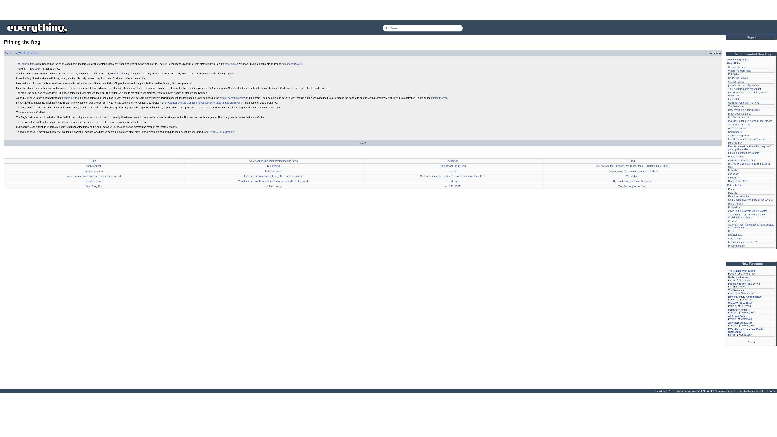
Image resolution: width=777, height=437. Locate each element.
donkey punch (94, 166)
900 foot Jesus (736, 81)
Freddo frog (452, 181)
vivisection (120, 73)
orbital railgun (735, 238)
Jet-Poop (746, 306)
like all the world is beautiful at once (747, 139)
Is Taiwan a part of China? (742, 242)
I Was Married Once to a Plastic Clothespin (746, 330)
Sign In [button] (752, 37)
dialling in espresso (739, 135)
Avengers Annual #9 (739, 124)
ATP (299, 64)
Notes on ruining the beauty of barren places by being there (452, 176)
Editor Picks (734, 185)
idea (731, 286)
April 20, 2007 (452, 186)
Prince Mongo (736, 156)
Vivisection (632, 176)
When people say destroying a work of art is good (94, 176)
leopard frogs (28, 64)
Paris (731, 189)
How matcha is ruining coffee (744, 110)
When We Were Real (739, 70)
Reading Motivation (739, 196)
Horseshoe (734, 207)
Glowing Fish (748, 273)
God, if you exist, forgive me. (219, 131)
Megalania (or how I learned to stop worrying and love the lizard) (273, 181)
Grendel (732, 221)
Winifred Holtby (273, 186)
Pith (94, 161)
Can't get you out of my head (743, 102)
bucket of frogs (273, 171)
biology (453, 171)
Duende (732, 170)
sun (165, 64)
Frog (632, 161)
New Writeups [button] (752, 263)
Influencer (733, 177)
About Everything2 (738, 59)
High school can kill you (453, 166)
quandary (733, 174)
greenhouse (231, 64)
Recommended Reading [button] (752, 54)
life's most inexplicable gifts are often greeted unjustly (273, 176)
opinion (733, 299)
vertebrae (69, 98)
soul (37, 68)
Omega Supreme (737, 67)
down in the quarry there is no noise (747, 211)
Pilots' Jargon (735, 203)
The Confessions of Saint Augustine (632, 181)
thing (8, 53)
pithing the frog (439, 98)
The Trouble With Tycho (741, 270)
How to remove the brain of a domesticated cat (632, 171)
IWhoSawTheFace (28, 53)
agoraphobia (735, 234)
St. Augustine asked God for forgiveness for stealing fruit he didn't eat (202, 102)
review (732, 273)
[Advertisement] (388, 10)
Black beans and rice (739, 113)
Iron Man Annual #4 (739, 117)
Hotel (731, 231)
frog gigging (273, 166)
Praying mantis (736, 245)
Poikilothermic (94, 181)
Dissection (453, 161)
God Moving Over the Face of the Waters (750, 200)
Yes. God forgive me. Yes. (632, 186)
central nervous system (232, 98)
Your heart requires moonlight (744, 89)
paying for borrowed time (742, 160)
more (751, 342)
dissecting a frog (94, 171)
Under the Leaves (738, 78)
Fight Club (734, 99)
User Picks (733, 63)
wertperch (744, 286)
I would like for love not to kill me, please (750, 121)
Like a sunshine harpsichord (743, 153)
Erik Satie (733, 74)
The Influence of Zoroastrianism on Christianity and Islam (747, 216)
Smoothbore (735, 131)
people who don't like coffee (743, 85)
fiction (732, 280)
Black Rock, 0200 (737, 181)
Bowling (732, 192)
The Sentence (736, 106)
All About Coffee (737, 128)
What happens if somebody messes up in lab (273, 161)
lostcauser (746, 280)
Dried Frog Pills (93, 186)
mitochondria (289, 64)
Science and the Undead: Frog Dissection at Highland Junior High (632, 166)
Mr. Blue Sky (735, 142)
